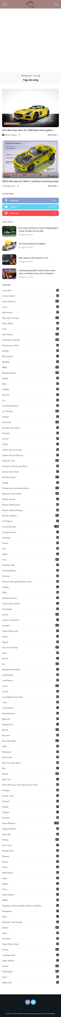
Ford (4, 560)
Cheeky (5, 417)
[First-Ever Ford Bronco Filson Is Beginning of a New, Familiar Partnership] (9, 231)
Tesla (4, 933)
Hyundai (6, 625)
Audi (4, 329)
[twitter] (30, 207)
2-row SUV (7, 290)
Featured (6, 538)
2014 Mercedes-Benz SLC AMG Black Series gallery (27, 130)
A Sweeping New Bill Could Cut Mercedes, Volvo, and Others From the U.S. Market (36, 272)
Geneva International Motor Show (17, 581)
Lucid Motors (8, 708)
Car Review (7, 411)
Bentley (5, 351)
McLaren (6, 735)
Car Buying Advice (10, 406)
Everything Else (9, 527)
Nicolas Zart (10, 186)
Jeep (4, 653)
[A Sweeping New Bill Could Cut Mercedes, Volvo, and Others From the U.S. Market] (9, 273)
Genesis (6, 576)
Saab (4, 878)
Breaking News (9, 373)
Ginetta (5, 587)
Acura (4, 307)
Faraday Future (9, 532)
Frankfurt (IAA (8, 565)
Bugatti (5, 378)
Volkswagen (7, 971)
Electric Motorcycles (11, 505)
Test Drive (6, 939)
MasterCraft (7, 724)
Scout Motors (8, 895)
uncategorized (8, 955)
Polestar (6, 812)
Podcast (5, 801)
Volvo (4, 977)
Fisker (5, 554)
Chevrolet (6, 422)
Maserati (6, 719)
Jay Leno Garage (10, 647)
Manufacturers (8, 713)
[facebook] (30, 200)
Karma (5, 658)
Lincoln (5, 691)
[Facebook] (27, 1002)
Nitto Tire (6, 779)
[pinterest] (30, 213)
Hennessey (7, 609)
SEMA (5, 900)
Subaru (5, 928)
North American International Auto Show (20, 785)
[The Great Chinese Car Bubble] (9, 245)
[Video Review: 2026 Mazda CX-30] (9, 259)
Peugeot (6, 790)
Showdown (7, 911)
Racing (5, 840)
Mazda (5, 730)
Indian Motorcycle (10, 631)
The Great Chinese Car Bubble (31, 243)
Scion (4, 889)
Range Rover (8, 851)
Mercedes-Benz (12, 124)
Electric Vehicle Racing (12, 510)
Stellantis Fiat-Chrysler (12, 922)
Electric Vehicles (9, 516)
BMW (4, 367)
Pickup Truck (8, 796)
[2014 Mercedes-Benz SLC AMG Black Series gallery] (30, 108)
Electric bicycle (8, 499)
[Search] (56, 4)
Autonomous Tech (10, 345)
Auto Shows (7, 334)
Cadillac (5, 389)
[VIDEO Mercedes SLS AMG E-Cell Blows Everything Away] (30, 159)
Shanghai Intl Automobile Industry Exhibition (21, 906)
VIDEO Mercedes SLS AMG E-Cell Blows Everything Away (30, 181)
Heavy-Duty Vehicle (11, 603)
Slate (4, 916)
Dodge (5, 483)
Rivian (5, 867)
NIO (4, 768)
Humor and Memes (10, 620)
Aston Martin (7, 323)
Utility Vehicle (8, 961)
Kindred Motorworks (11, 669)
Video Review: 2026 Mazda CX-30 (33, 257)
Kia (3, 664)
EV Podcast (7, 521)
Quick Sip (6, 834)
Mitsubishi (6, 752)
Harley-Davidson (9, 598)
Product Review (9, 829)
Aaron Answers (9, 301)
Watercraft (6, 982)
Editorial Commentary (12, 494)
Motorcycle (7, 757)
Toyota (5, 949)
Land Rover (7, 680)
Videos (5, 966)
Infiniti (4, 636)
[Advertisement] (30, 40)
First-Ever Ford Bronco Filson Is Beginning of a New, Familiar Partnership (38, 229)
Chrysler (6, 433)
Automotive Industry (11, 340)
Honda (5, 614)
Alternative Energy (14, 175)
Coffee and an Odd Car (12, 455)
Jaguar (5, 642)
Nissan (5, 774)
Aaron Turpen (11, 135)
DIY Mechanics (9, 477)
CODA (5, 444)
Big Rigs (6, 362)
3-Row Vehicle (8, 296)
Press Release (8, 823)
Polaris (5, 807)
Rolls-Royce (7, 873)
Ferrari (5, 543)
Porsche (6, 818)
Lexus (5, 686)
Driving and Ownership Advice (15, 488)
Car (3, 400)
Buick (4, 384)
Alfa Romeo (7, 312)
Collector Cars (8, 461)
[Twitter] (33, 1002)
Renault (5, 856)
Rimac (5, 862)
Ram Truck (7, 845)
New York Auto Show (11, 763)
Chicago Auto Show (11, 428)
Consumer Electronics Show (14, 466)
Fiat (4, 549)
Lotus (4, 702)
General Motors (9, 570)
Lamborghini (7, 675)
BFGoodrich (7, 356)
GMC (4, 592)
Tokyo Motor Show (10, 944)
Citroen (5, 439)
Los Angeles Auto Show (12, 697)
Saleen (5, 884)
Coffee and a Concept (12, 450)
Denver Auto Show (10, 472)
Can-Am (6, 395)
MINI (4, 746)
